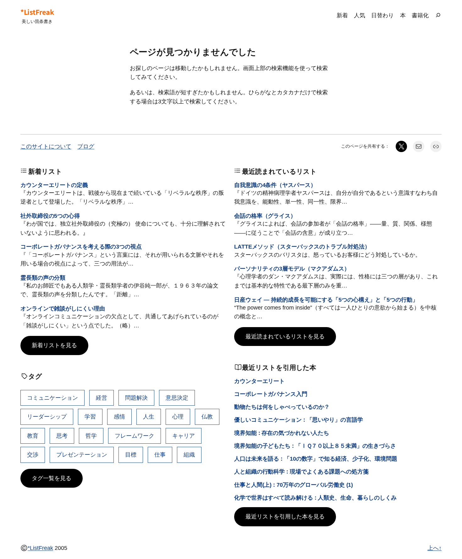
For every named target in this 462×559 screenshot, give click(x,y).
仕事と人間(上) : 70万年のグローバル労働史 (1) (293, 484)
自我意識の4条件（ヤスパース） (275, 185)
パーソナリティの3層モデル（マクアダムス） (292, 268)
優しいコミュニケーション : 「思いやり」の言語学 (298, 419)
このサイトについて (45, 146)
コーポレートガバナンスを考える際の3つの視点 (81, 246)
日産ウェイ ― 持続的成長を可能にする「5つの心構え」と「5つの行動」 (326, 299)
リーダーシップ (47, 416)
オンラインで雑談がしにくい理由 (62, 308)
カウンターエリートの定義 (54, 185)
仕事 (160, 454)
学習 (90, 416)
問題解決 (136, 397)
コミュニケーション (52, 397)
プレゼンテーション (81, 454)
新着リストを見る (54, 345)
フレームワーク (134, 435)
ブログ (85, 146)
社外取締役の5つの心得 (50, 215)
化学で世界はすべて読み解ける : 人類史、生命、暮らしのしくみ (315, 497)
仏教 (207, 416)
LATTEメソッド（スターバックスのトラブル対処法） (302, 246)
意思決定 (177, 397)
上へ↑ (434, 548)
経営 (101, 397)
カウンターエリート (259, 381)
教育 (32, 435)
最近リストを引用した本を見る (285, 516)
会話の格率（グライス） (265, 215)
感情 (119, 416)
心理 (178, 416)
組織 (189, 454)
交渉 (32, 454)
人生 (148, 416)
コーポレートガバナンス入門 (270, 394)
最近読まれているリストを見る (285, 336)
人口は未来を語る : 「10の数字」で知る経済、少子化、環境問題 (315, 458)
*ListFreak (37, 12)
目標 (130, 454)
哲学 (91, 435)
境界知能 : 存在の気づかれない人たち (281, 433)
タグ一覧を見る (51, 478)
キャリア (183, 435)
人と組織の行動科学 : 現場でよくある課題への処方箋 (301, 471)
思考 (62, 435)
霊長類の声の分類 (42, 277)
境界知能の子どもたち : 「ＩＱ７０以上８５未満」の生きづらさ (315, 445)
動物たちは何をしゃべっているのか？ (282, 406)
